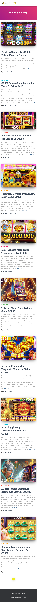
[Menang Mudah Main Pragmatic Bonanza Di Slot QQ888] (18, 348)
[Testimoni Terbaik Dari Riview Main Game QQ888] (18, 175)
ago (11, 72)
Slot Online (4, 49)
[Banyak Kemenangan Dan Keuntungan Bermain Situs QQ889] (18, 528)
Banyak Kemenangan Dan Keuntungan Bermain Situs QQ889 (16, 550)
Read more (29, 69)
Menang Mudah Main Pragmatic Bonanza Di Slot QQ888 (16, 369)
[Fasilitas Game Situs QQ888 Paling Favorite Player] (18, 34)
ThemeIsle (24, 597)
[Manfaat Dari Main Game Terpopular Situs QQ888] (18, 231)
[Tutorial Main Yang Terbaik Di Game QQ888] (18, 289)
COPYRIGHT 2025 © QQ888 (18, 593)
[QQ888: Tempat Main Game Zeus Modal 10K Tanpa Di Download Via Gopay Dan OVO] (9, 3)
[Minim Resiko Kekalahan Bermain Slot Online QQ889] (18, 470)
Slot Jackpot (5, 485)
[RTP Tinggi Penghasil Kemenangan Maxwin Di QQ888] (18, 409)
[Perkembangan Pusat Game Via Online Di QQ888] (18, 120)
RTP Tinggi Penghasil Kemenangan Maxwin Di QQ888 (15, 430)
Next (21, 579)
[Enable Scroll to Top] (33, 598)
